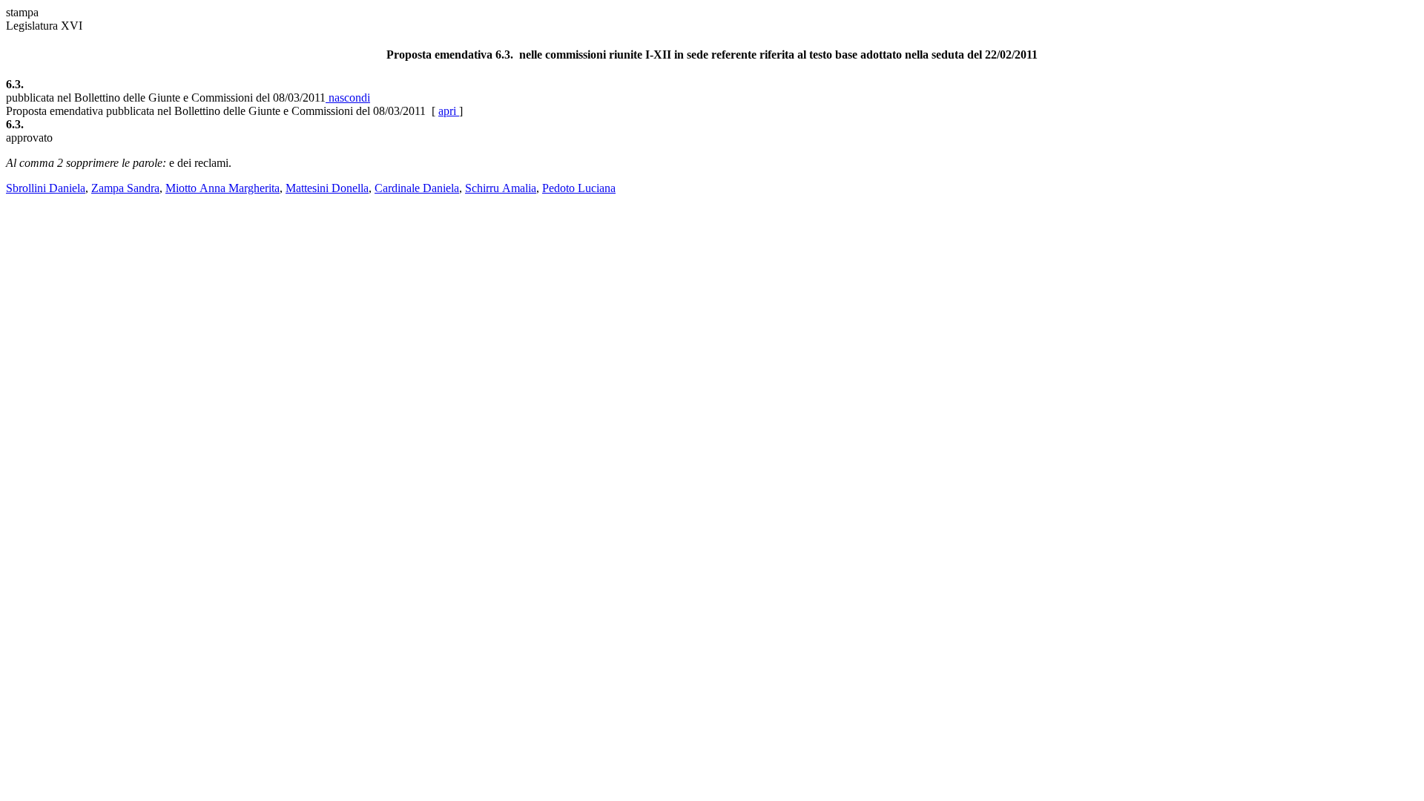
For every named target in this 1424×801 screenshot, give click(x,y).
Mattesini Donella (327, 188)
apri (448, 111)
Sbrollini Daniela (45, 188)
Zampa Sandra (125, 188)
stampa (22, 12)
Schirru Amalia (500, 188)
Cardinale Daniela (417, 188)
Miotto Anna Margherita (222, 188)
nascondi (348, 97)
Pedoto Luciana (579, 188)
